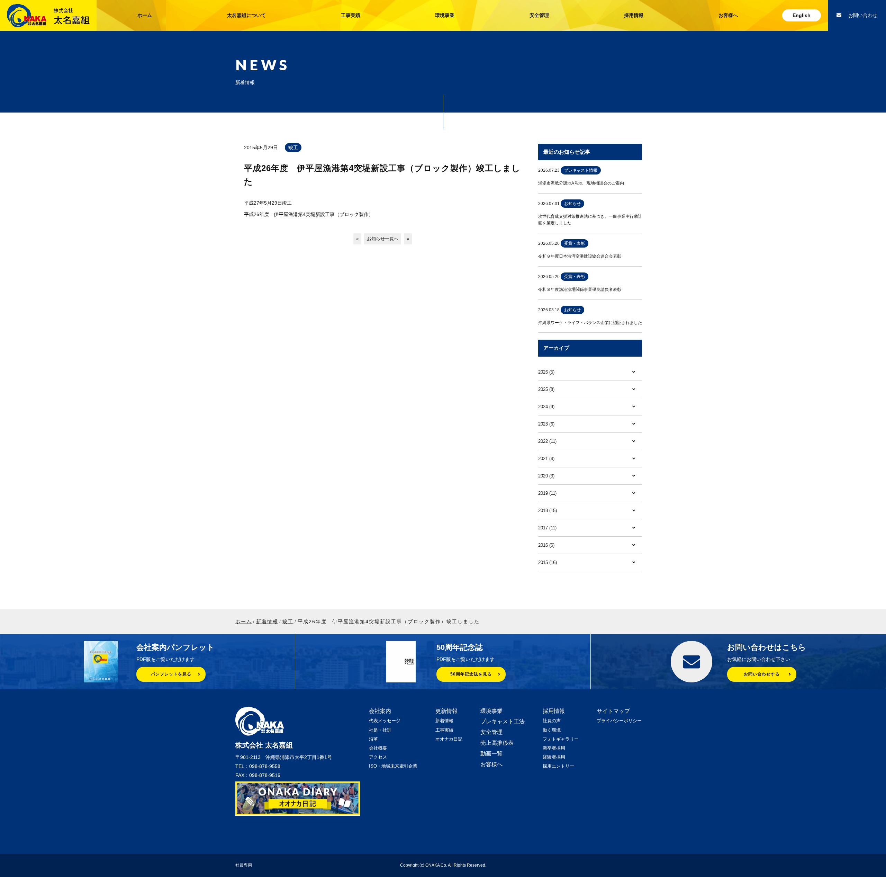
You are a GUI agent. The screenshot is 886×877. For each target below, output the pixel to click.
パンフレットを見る (171, 674)
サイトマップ (613, 711)
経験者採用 (554, 757)
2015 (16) (547, 562)
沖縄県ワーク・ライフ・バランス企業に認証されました (590, 322)
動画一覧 (491, 754)
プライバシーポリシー (619, 720)
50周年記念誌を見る (471, 674)
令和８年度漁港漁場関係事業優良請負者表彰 (579, 289)
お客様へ (728, 15)
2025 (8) (546, 389)
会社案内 (380, 711)
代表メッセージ (384, 720)
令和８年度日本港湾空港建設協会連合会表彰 (579, 256)
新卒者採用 (554, 748)
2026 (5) (546, 372)
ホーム (144, 15)
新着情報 (444, 720)
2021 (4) (546, 458)
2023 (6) (546, 424)
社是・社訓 (380, 730)
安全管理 (539, 15)
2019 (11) (547, 493)
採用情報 (633, 15)
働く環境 (552, 730)
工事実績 (350, 15)
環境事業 (444, 15)
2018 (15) (547, 510)
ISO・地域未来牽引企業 (393, 766)
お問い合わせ (862, 15)
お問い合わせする (762, 674)
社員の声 (552, 720)
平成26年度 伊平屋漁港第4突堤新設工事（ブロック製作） (308, 214)
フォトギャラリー (561, 739)
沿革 (373, 739)
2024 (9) (546, 406)
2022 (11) (547, 441)
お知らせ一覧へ (382, 238)
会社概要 (378, 748)
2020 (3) (546, 475)
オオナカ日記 (448, 739)
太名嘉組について (246, 15)
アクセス (378, 757)
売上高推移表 (497, 743)
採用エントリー (558, 766)
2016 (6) (546, 545)
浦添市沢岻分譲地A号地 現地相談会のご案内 (581, 183)
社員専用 (243, 865)
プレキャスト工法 (502, 721)
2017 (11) (547, 527)
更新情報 (446, 711)
